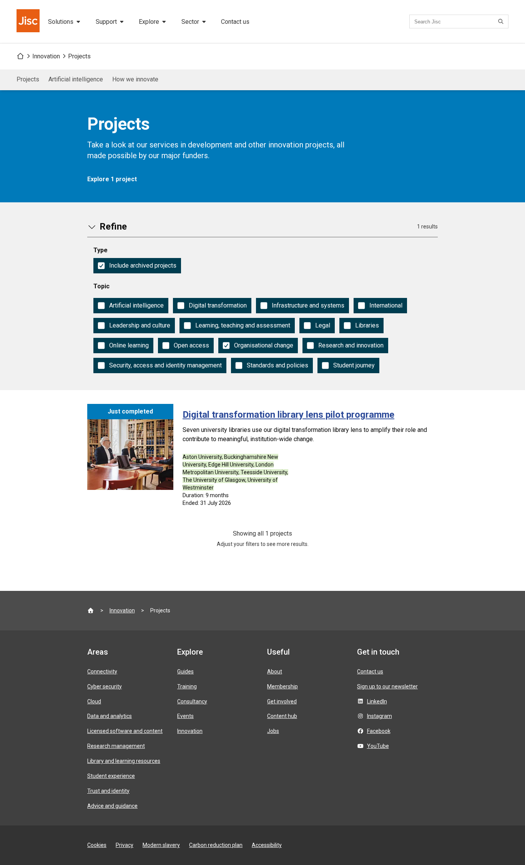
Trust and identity (108, 791)
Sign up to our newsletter (387, 686)
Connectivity (102, 671)
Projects (79, 56)
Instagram (379, 716)
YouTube (378, 746)
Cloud (94, 701)
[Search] (502, 21)
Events (185, 716)
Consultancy (192, 701)
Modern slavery (161, 845)
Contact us (235, 21)
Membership (282, 686)
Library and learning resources (123, 761)
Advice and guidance (112, 806)
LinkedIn (377, 701)
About (274, 671)
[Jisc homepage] (29, 21)
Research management (116, 746)
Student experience (111, 776)
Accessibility (267, 845)
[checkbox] (137, 265)
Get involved (282, 701)
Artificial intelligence (75, 79)
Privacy (124, 845)
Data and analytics (109, 716)
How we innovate (135, 79)
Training (187, 686)
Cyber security (104, 686)
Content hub (282, 716)
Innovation (46, 56)
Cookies (96, 845)
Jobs (273, 731)
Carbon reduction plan (216, 845)
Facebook (378, 731)
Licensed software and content (125, 731)
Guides (185, 671)
